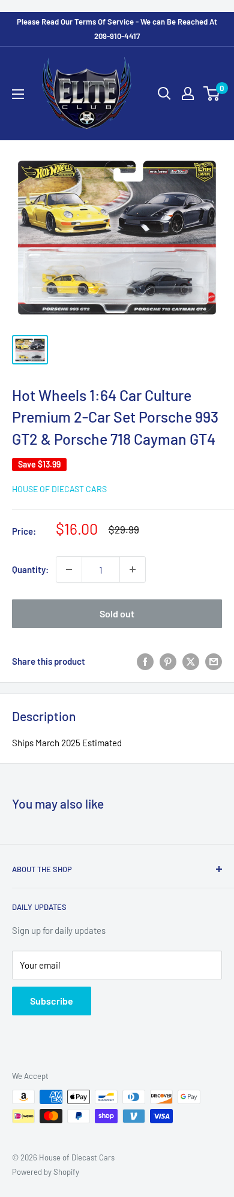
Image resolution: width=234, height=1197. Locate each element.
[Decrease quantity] (69, 569)
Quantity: (30, 569)
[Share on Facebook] (145, 661)
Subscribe (51, 1000)
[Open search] (164, 93)
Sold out (117, 613)
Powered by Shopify (45, 1172)
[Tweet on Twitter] (190, 661)
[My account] (188, 93)
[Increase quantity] (132, 569)
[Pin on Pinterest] (168, 661)
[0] (212, 93)
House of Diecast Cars (59, 489)
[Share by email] (213, 661)
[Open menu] (18, 94)
